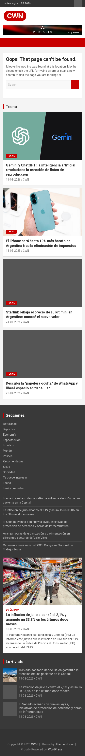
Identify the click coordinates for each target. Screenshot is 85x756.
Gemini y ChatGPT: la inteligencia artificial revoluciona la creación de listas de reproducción (40, 170)
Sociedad (9, 472)
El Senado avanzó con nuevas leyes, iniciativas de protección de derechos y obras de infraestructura (50, 708)
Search (75, 84)
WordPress (55, 749)
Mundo (7, 450)
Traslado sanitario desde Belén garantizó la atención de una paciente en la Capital (48, 672)
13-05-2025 (13, 250)
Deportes (9, 429)
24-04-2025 (13, 322)
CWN (26, 179)
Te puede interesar (15, 477)
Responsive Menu (78, 3)
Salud (6, 467)
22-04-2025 (13, 393)
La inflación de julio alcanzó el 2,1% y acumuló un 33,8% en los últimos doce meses (37, 619)
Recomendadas (13, 461)
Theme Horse (65, 744)
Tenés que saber (14, 488)
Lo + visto (15, 661)
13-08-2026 (13, 629)
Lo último (9, 445)
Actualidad (10, 424)
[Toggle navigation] (8, 42)
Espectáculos (12, 440)
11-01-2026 (13, 179)
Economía (9, 434)
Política (7, 456)
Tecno (11, 106)
